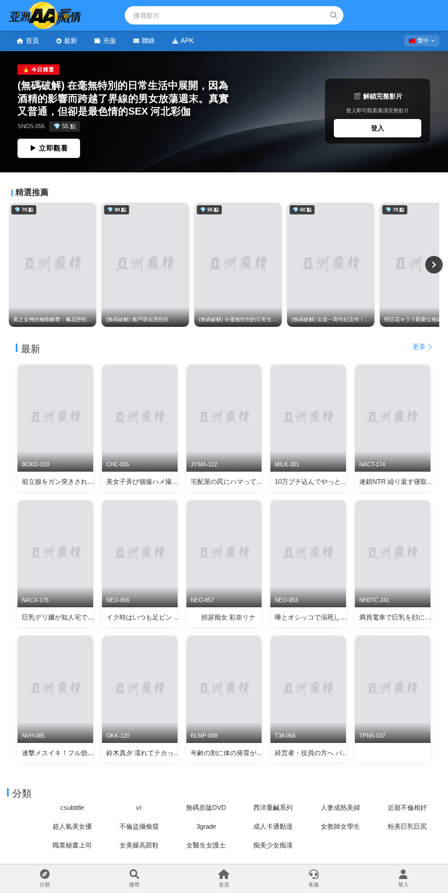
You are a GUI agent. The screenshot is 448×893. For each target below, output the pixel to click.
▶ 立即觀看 (49, 148)
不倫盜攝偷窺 (139, 826)
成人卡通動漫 (273, 826)
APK (187, 40)
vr (139, 807)
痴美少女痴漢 (273, 845)
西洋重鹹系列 (273, 807)
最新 (70, 40)
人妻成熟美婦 (340, 807)
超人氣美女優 (72, 826)
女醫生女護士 (206, 845)
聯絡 (148, 40)
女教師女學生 (340, 826)
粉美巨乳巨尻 (407, 826)
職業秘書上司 (72, 845)
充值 (109, 40)
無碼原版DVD (206, 807)
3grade (206, 826)
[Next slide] (434, 264)
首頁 (32, 40)
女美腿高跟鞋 (139, 845)
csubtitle (72, 807)
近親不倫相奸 (407, 807)
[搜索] (334, 15)
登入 (377, 128)
